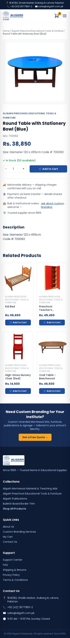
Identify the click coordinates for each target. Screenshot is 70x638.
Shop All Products (14, 508)
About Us (8, 526)
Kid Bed (10, 306)
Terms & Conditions (15, 580)
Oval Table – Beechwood (47, 376)
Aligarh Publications (15, 498)
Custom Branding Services (19, 531)
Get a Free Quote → (35, 437)
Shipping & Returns (14, 570)
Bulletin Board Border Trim (19, 503)
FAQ (5, 565)
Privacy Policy (11, 575)
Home (6, 30)
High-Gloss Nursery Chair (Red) (18, 376)
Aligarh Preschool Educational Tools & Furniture (37, 30)
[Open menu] (64, 15)
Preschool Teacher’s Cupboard (46, 308)
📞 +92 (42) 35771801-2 (19, 6)
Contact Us (10, 542)
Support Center (12, 560)
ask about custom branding (52, 205)
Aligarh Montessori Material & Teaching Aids (30, 488)
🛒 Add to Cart (48, 169)
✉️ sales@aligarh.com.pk (49, 6)
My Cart (8, 537)
